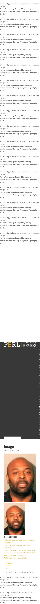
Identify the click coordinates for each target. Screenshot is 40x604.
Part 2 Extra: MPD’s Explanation (15, 555)
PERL (8, 451)
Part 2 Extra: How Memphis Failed (15, 558)
